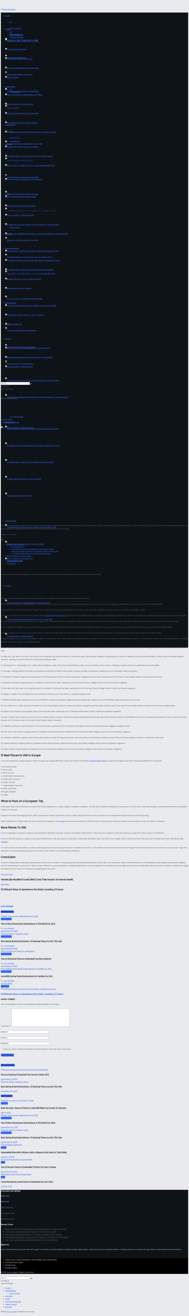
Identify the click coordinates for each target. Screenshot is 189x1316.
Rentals (8, 586)
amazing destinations (98, 761)
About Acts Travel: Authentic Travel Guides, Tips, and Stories (31, 1259)
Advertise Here (7, 1207)
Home (3, 398)
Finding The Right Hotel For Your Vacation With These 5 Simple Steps (36, 319)
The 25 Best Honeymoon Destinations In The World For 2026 (32, 99)
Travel (7, 16)
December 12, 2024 (9, 966)
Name (4, 1032)
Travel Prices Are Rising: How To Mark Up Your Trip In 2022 (31, 535)
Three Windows (7, 1219)
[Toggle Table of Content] (2, 540)
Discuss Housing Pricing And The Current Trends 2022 (29, 362)
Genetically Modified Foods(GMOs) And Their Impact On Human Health (37, 238)
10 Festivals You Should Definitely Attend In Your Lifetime (31, 504)
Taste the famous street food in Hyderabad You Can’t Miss (31, 355)
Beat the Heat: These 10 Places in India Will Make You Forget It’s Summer (38, 49)
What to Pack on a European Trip (20, 558)
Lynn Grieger (18, 417)
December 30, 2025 (9, 931)
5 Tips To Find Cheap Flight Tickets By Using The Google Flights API (35, 569)
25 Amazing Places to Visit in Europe (21, 127)
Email (4, 1037)
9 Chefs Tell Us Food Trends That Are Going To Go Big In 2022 (32, 389)
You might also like (18, 547)
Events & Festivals (12, 248)
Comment (6, 1026)
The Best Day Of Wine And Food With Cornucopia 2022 (29, 470)
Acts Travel (12, 1272)
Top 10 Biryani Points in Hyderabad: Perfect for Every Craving (32, 338)
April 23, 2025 (6, 419)
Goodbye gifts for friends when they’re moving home (29, 161)
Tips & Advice (15, 28)
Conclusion (11, 563)
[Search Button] (31, 1278)
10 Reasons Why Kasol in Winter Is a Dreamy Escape (28, 116)
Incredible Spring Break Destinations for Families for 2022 (31, 137)
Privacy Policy (11, 1267)
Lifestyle (8, 144)
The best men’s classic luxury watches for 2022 (26, 290)
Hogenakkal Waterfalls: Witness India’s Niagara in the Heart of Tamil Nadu (38, 66)
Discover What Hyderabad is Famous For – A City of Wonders (32, 63)
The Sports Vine (7, 1213)
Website (4, 1043)
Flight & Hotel (10, 521)
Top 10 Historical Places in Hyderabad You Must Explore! (30, 185)
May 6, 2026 (6, 1112)
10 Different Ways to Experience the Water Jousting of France (32, 454)
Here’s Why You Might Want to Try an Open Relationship (30, 282)
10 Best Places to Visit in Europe (19, 556)
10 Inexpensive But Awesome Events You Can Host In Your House (34, 487)
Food (7, 194)
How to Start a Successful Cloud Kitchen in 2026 (26, 220)
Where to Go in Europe (15, 545)
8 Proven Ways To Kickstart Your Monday (23, 307)
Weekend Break (16, 37)
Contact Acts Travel (14, 1262)
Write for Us (10, 1265)
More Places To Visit (15, 561)
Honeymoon (15, 227)
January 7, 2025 (7, 1157)
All (11, 32)
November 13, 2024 (9, 1079)
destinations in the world (56, 615)
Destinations (10, 125)
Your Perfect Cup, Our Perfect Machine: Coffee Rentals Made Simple (35, 343)
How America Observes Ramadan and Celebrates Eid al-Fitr (31, 437)
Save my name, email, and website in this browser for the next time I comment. (37, 1049)
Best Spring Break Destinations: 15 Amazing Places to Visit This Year (35, 109)
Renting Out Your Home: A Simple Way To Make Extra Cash (31, 644)
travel (61, 821)
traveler (4, 842)
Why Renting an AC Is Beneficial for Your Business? (27, 353)
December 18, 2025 (9, 948)
